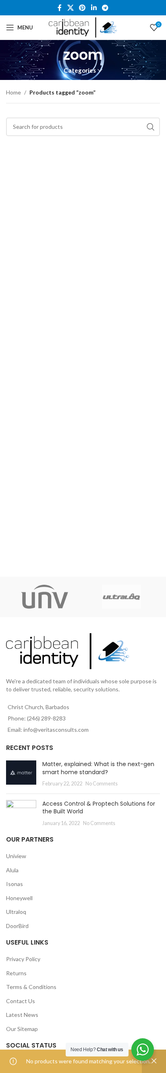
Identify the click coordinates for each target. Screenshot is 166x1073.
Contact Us (20, 1000)
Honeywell (19, 898)
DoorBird (17, 925)
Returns (16, 973)
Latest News (22, 1014)
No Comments (101, 784)
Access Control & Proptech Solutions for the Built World (98, 808)
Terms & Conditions (31, 986)
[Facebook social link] (59, 8)
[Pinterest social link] (82, 8)
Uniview (16, 856)
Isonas (14, 883)
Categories (80, 70)
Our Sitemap (22, 1028)
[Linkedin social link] (93, 8)
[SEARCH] (150, 127)
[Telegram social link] (105, 8)
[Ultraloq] (121, 597)
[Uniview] (44, 597)
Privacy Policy (23, 958)
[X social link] (70, 8)
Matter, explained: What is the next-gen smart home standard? (98, 768)
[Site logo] (83, 26)
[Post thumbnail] (21, 773)
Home (13, 92)
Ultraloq (16, 911)
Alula (12, 870)
